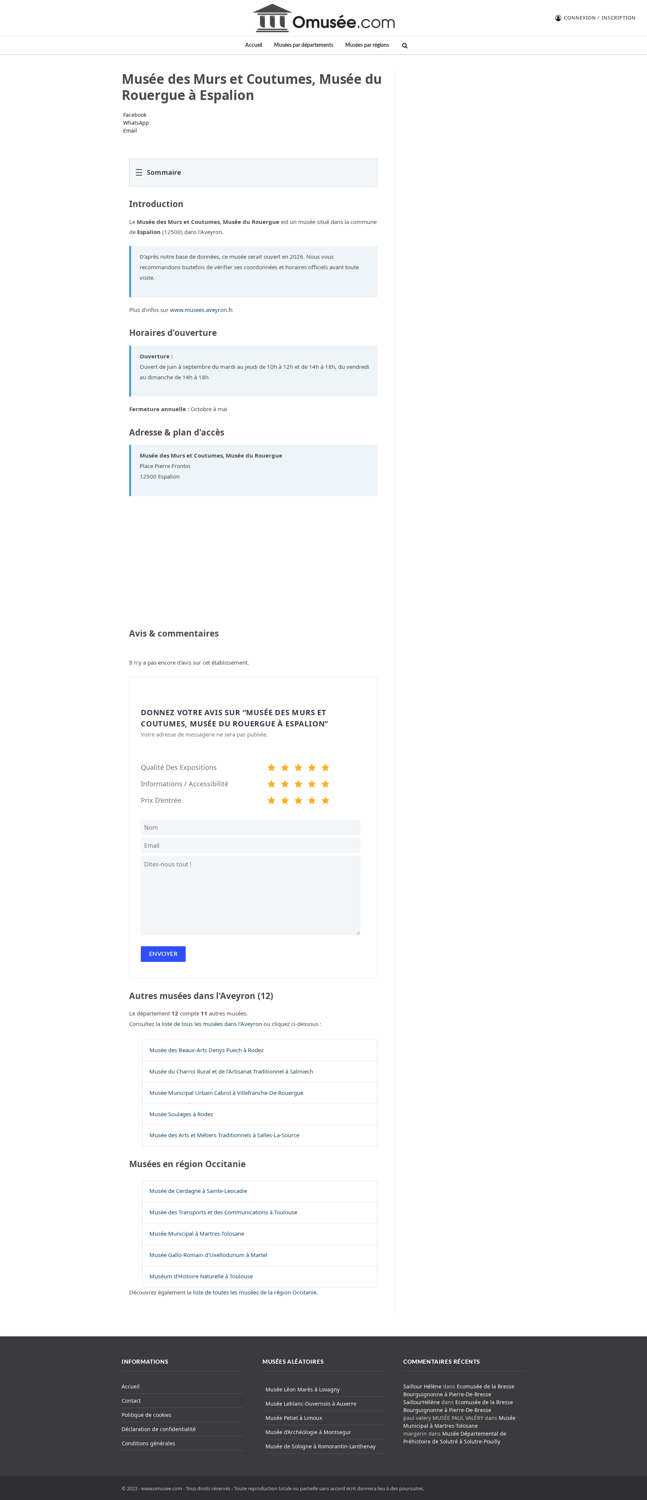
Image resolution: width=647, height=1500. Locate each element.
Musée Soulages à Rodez (181, 1114)
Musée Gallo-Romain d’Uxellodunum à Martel (208, 1254)
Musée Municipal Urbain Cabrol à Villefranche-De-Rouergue (226, 1092)
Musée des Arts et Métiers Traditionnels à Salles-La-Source (224, 1135)
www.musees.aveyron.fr (201, 309)
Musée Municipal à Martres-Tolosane (196, 1233)
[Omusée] (323, 18)
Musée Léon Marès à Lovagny (302, 1389)
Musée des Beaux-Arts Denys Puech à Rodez (206, 1050)
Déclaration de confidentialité (159, 1429)
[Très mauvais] (271, 768)
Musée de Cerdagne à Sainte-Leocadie (198, 1190)
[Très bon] (312, 768)
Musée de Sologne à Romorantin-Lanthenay (320, 1446)
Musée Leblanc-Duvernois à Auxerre (310, 1403)
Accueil (253, 45)
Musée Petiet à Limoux (293, 1417)
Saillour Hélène (422, 1386)
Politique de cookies (146, 1414)
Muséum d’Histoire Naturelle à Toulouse (201, 1276)
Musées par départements (303, 45)
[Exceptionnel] (325, 768)
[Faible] (285, 768)
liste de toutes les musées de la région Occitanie (254, 1292)
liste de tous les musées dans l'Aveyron (212, 1023)
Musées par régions (367, 45)
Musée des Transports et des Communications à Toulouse (223, 1212)
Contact (131, 1400)
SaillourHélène (421, 1402)
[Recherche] (404, 45)
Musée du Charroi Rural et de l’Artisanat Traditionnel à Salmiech (231, 1071)
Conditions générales (148, 1443)
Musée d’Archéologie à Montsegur (308, 1432)
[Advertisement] (464, 117)
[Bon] (298, 768)
